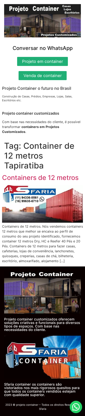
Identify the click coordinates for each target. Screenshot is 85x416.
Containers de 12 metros (40, 178)
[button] (76, 407)
